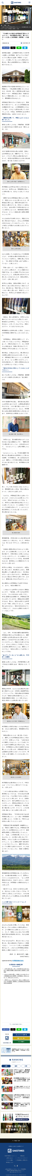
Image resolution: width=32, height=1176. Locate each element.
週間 (16, 1066)
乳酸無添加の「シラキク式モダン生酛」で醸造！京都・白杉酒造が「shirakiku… (22, 1105)
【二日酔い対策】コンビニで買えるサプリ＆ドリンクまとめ (22, 1088)
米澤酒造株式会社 (18, 960)
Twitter (15, 1166)
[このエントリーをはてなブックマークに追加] (24, 48)
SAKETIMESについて (10, 1155)
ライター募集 (9, 1160)
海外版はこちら (9, 1162)
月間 (26, 1066)
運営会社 (22, 1155)
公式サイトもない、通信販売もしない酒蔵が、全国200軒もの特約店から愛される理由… (22, 1072)
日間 (6, 1066)
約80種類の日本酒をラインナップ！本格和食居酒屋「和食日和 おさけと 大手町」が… (22, 1079)
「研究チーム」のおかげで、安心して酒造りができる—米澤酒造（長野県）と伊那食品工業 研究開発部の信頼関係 (17, 981)
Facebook (17, 1166)
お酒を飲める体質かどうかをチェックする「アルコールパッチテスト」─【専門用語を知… (22, 1097)
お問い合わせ (9, 1158)
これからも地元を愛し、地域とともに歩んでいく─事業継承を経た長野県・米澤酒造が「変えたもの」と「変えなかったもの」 (16, 976)
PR (8, 43)
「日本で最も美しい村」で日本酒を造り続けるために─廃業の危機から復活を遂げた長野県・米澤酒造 (16, 970)
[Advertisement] (16, 1003)
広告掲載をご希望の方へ (22, 1160)
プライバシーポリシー (22, 1158)
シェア (7, 47)
